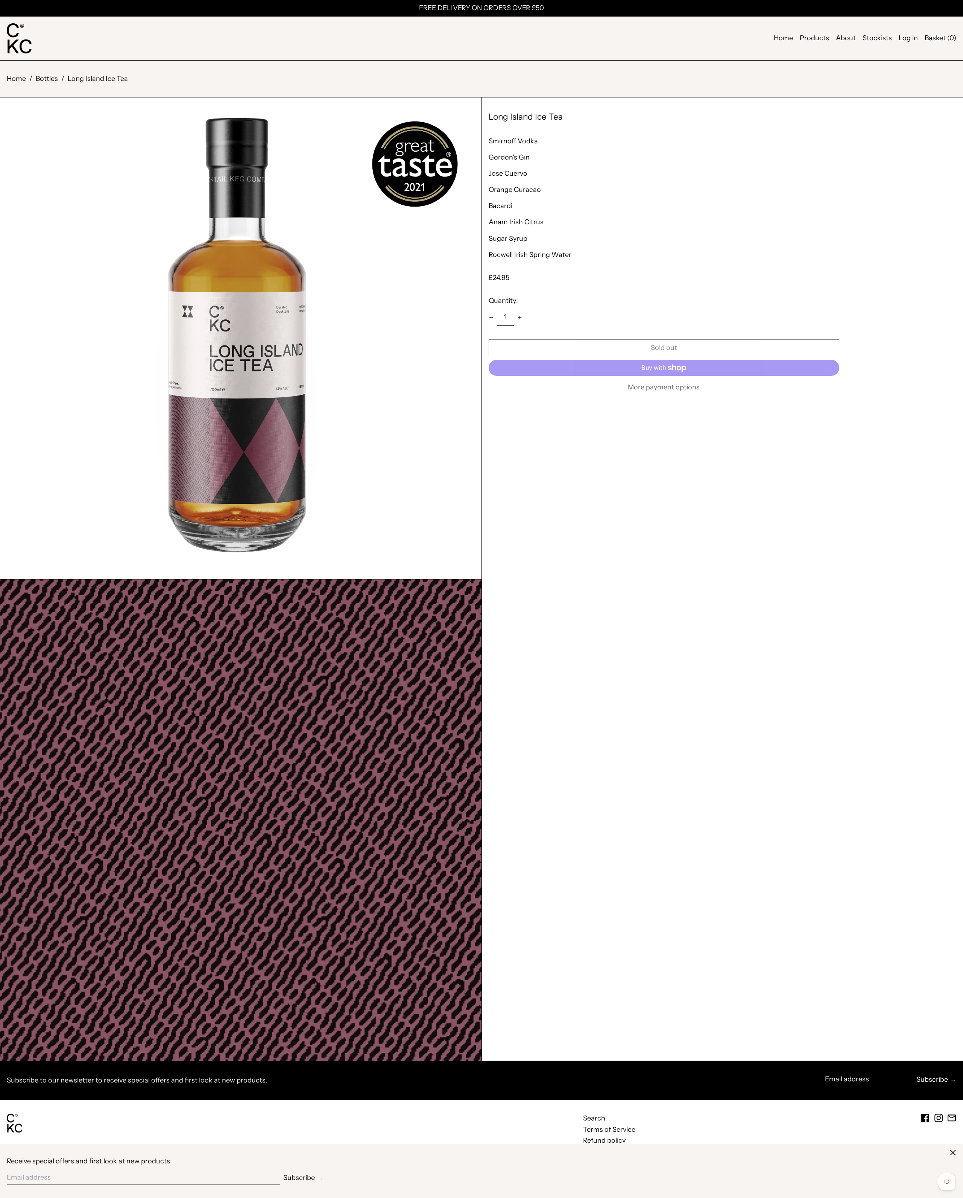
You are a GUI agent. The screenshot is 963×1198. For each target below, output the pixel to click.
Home (783, 38)
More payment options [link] (664, 387)
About (846, 38)
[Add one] (520, 318)
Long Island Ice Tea (98, 78)
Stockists (877, 38)
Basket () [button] (940, 38)
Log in (908, 38)
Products (814, 38)
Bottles (47, 78)
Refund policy (604, 1140)
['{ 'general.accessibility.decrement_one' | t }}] (491, 318)
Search (594, 1118)
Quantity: (503, 301)
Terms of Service (609, 1129)
